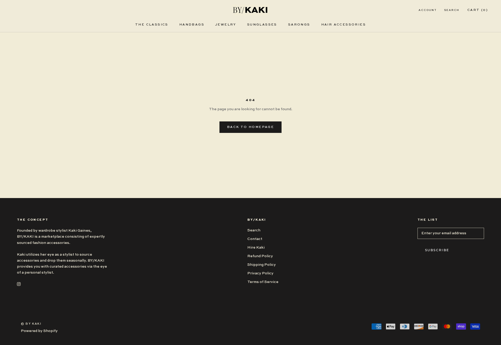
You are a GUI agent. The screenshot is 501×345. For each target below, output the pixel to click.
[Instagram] (19, 284)
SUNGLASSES (262, 24)
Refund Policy (260, 256)
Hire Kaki (256, 247)
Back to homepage (250, 127)
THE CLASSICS (151, 24)
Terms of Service (262, 282)
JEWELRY (225, 24)
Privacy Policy (260, 273)
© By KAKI (31, 324)
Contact (254, 239)
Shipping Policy (261, 265)
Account (428, 10)
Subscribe (437, 250)
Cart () (477, 10)
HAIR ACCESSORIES (343, 24)
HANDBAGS (191, 24)
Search (451, 10)
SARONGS (299, 24)
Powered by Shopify (39, 331)
